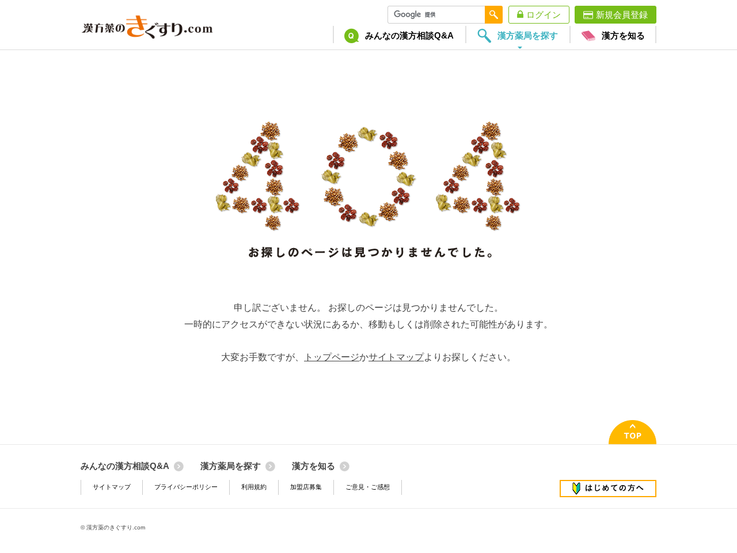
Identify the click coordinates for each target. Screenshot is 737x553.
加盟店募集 (306, 486)
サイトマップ (396, 357)
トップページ (331, 357)
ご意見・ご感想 (367, 486)
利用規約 (254, 486)
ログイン (543, 15)
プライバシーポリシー (186, 486)
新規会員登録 (622, 15)
